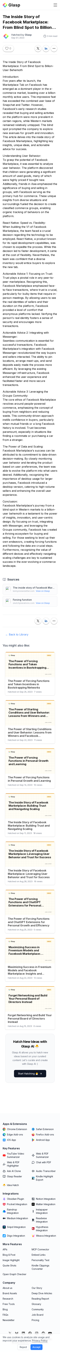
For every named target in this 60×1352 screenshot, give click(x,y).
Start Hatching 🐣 (28, 1073)
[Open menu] (55, 5)
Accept (36, 1347)
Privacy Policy (40, 1340)
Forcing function (22, 599)
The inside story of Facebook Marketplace (33, 587)
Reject (23, 1347)
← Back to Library (16, 634)
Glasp (28, 34)
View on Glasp (43, 591)
